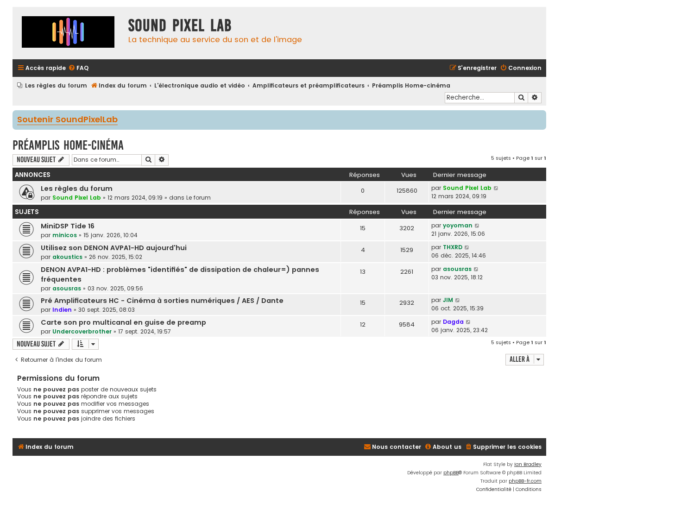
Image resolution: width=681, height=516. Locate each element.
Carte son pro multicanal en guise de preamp (123, 322)
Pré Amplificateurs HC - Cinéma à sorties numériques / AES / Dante (162, 300)
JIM (448, 300)
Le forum (198, 197)
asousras (66, 288)
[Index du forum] (68, 33)
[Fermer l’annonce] (540, 116)
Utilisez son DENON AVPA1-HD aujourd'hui (114, 247)
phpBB (451, 472)
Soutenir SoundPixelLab (67, 120)
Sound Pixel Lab (76, 197)
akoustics (67, 257)
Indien (62, 310)
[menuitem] (78, 68)
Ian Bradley (528, 464)
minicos (64, 235)
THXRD (452, 247)
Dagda (453, 322)
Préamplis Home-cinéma (68, 145)
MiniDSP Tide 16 (68, 226)
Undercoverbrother (82, 331)
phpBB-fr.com (525, 481)
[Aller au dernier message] (496, 188)
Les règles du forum (77, 188)
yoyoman (458, 225)
